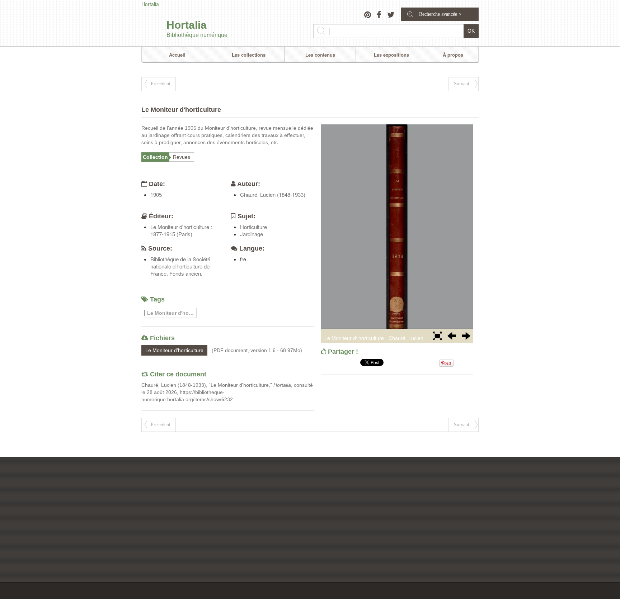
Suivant (461, 83)
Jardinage (251, 234)
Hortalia (150, 4)
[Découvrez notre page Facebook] (379, 15)
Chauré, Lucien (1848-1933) (272, 194)
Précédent (160, 83)
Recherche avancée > (440, 14)
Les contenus (320, 54)
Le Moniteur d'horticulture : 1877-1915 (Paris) (181, 230)
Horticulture (253, 226)
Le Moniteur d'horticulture (172, 313)
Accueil (177, 54)
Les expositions (391, 54)
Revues (181, 157)
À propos (453, 54)
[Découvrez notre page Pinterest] (367, 15)
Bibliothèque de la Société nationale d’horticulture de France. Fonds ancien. (180, 266)
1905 (156, 194)
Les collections (249, 54)
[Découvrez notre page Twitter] (390, 15)
